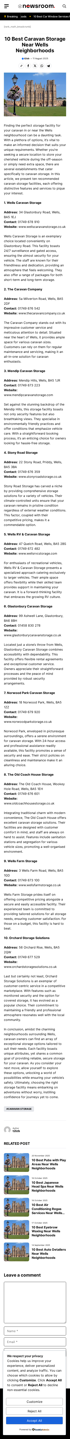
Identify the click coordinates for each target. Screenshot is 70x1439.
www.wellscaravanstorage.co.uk (42, 227)
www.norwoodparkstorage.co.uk (28, 722)
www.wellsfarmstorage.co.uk (39, 885)
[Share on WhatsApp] (42, 66)
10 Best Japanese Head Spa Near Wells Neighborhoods (47, 1187)
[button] (64, 6)
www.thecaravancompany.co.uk (41, 313)
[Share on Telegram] (49, 66)
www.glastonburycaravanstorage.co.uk (32, 635)
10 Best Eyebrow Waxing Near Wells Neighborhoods (46, 1231)
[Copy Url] (21, 66)
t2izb (26, 58)
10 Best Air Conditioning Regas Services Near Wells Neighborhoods (47, 1211)
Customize (34, 1402)
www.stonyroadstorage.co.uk (40, 477)
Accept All (34, 1421)
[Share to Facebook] (28, 66)
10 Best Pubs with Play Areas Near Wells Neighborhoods (49, 1164)
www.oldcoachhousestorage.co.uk (29, 803)
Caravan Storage (20, 1108)
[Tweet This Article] (35, 66)
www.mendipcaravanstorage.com (28, 395)
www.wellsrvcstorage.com (37, 553)
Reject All (34, 1411)
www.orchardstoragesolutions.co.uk (30, 967)
